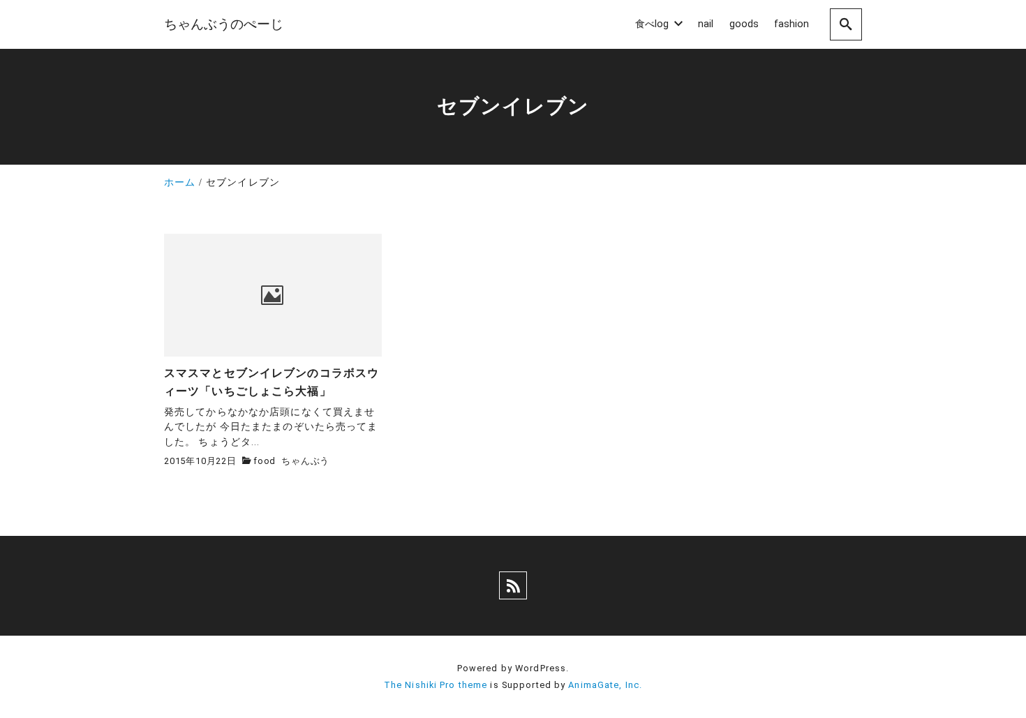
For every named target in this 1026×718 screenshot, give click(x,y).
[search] (846, 24)
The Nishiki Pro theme (436, 685)
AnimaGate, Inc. (605, 685)
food (264, 461)
